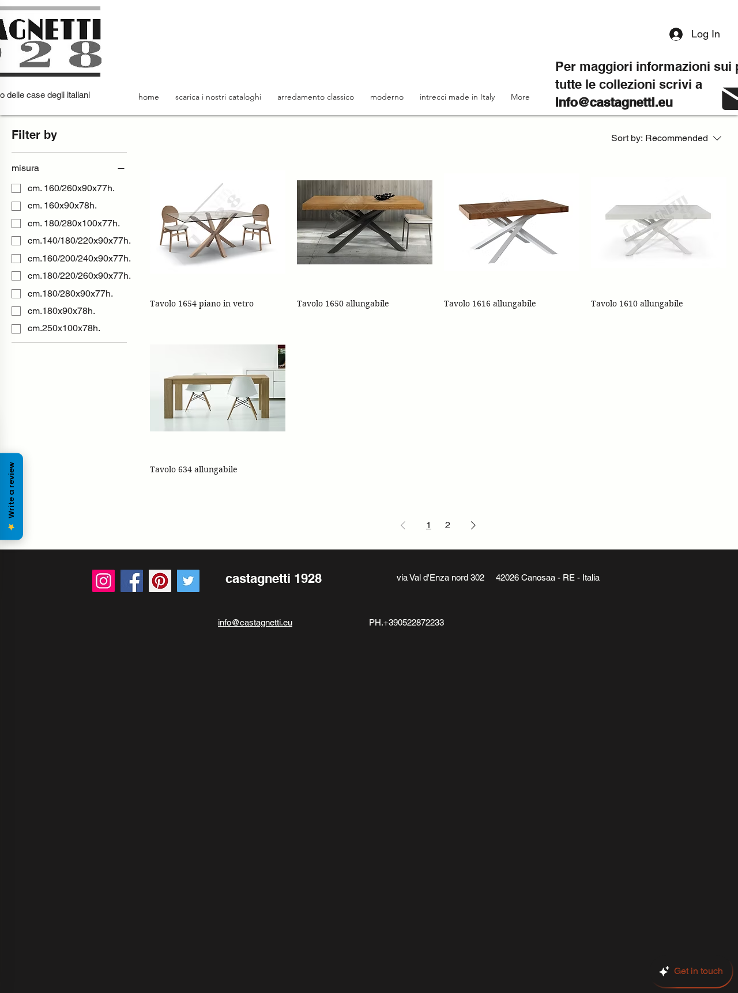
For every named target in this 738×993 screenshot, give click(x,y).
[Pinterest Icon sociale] (160, 581)
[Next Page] (473, 525)
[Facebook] (132, 581)
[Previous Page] (403, 525)
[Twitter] (188, 581)
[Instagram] (103, 581)
